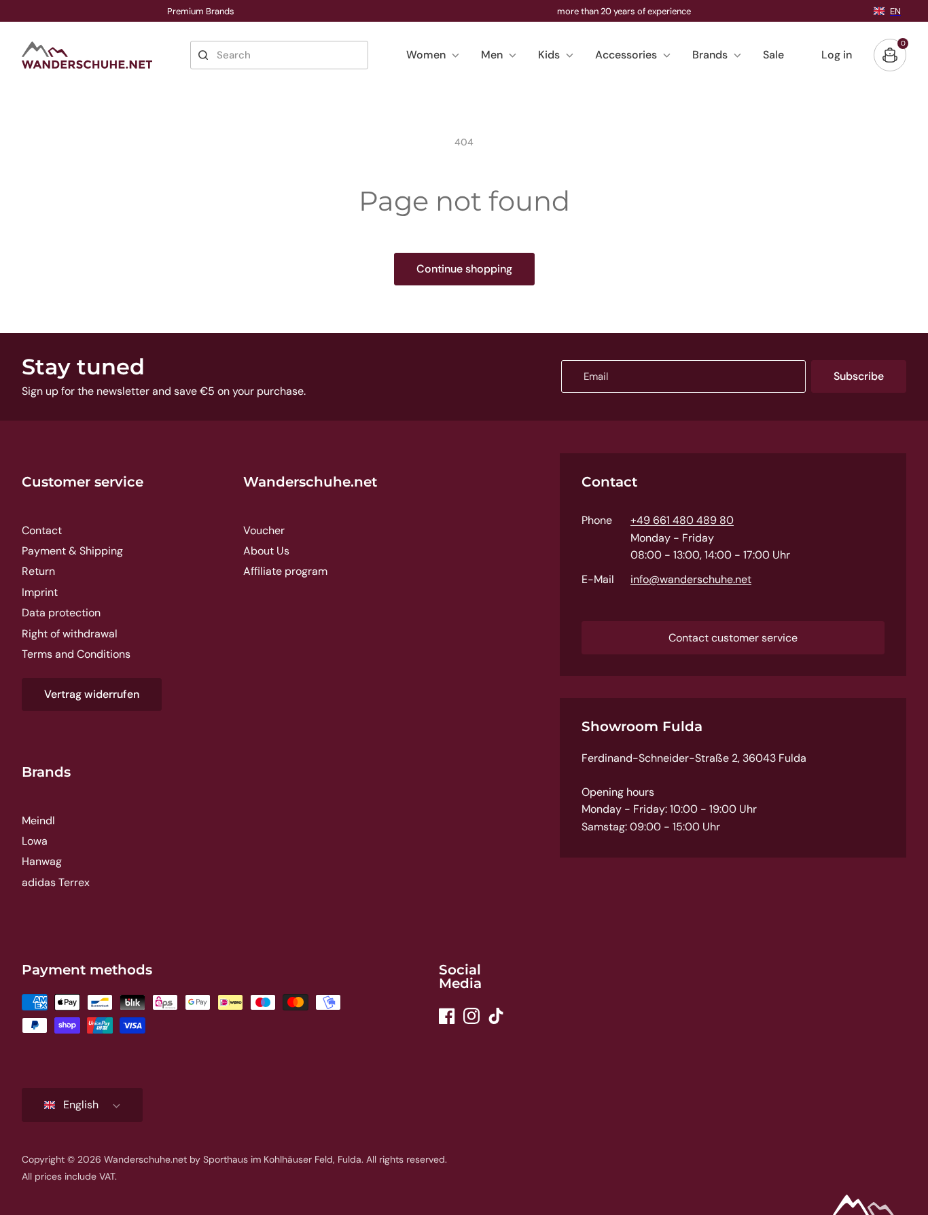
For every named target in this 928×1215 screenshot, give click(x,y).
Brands (710, 55)
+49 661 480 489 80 (682, 520)
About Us (266, 551)
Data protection (61, 612)
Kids (549, 55)
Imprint (40, 592)
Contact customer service (733, 638)
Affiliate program (285, 571)
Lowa (35, 841)
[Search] (203, 55)
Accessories (626, 55)
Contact (42, 530)
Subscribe (859, 376)
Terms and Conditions (76, 654)
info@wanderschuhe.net (690, 579)
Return (38, 571)
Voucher (264, 530)
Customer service (82, 482)
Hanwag (42, 861)
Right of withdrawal (70, 634)
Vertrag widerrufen (91, 694)
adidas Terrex (56, 882)
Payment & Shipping (72, 551)
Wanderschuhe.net (310, 482)
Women (426, 55)
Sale (773, 55)
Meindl (38, 820)
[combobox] (279, 55)
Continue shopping (464, 269)
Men (492, 55)
